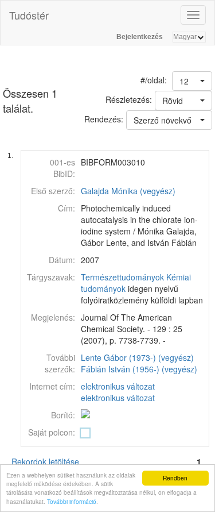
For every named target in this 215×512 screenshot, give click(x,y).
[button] (192, 81)
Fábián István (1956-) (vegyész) (139, 369)
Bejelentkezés (139, 37)
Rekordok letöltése (45, 461)
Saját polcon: (51, 432)
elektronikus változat (118, 386)
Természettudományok (122, 277)
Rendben (175, 477)
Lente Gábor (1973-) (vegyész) (137, 357)
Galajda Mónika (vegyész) (128, 191)
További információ (71, 501)
